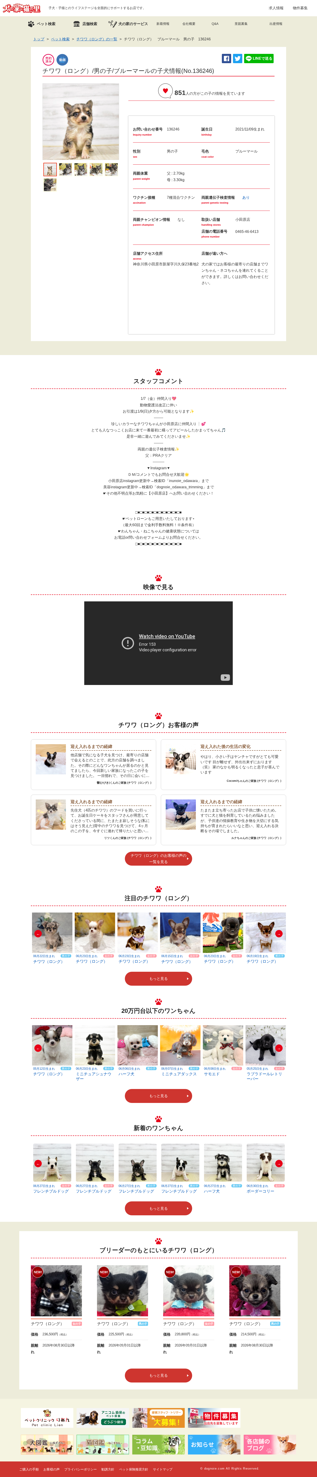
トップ (38, 39)
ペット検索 (60, 39)
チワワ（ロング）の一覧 (96, 39)
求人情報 (276, 8)
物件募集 (300, 8)
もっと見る (158, 979)
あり (246, 197)
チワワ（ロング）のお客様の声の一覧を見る (158, 859)
